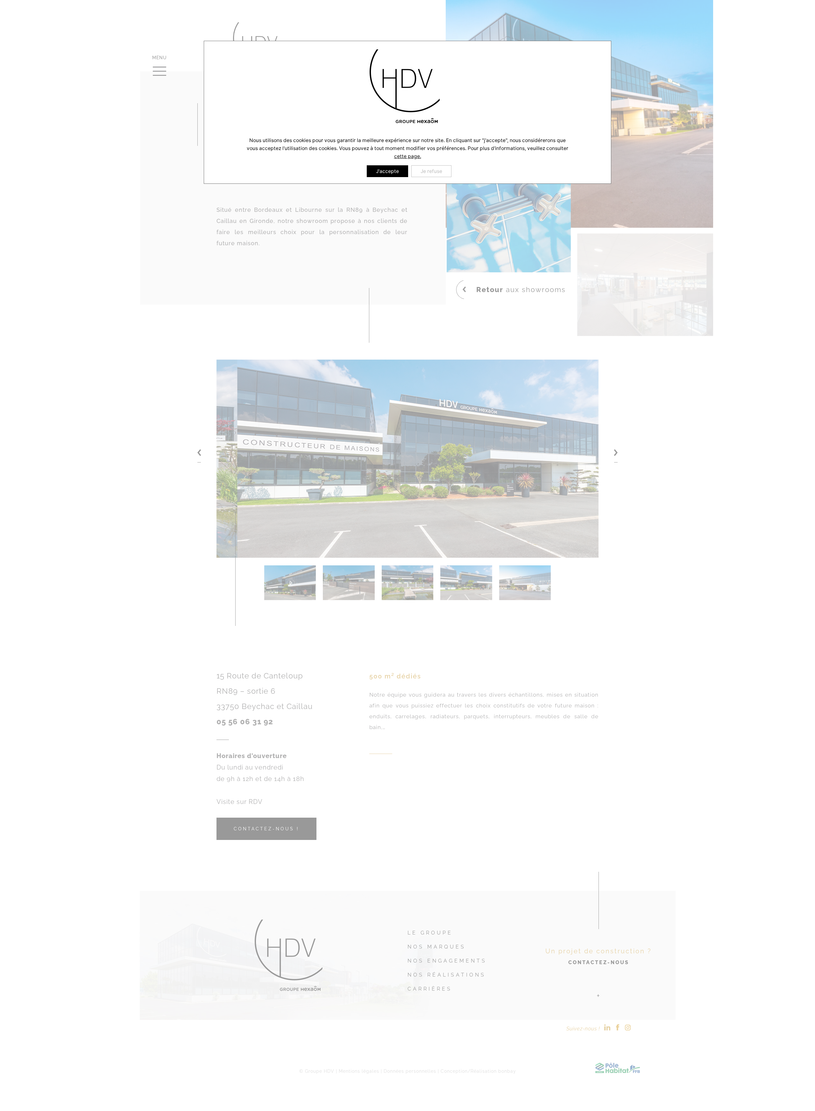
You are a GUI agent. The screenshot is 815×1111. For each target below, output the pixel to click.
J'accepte (387, 171)
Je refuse (431, 171)
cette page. (407, 156)
